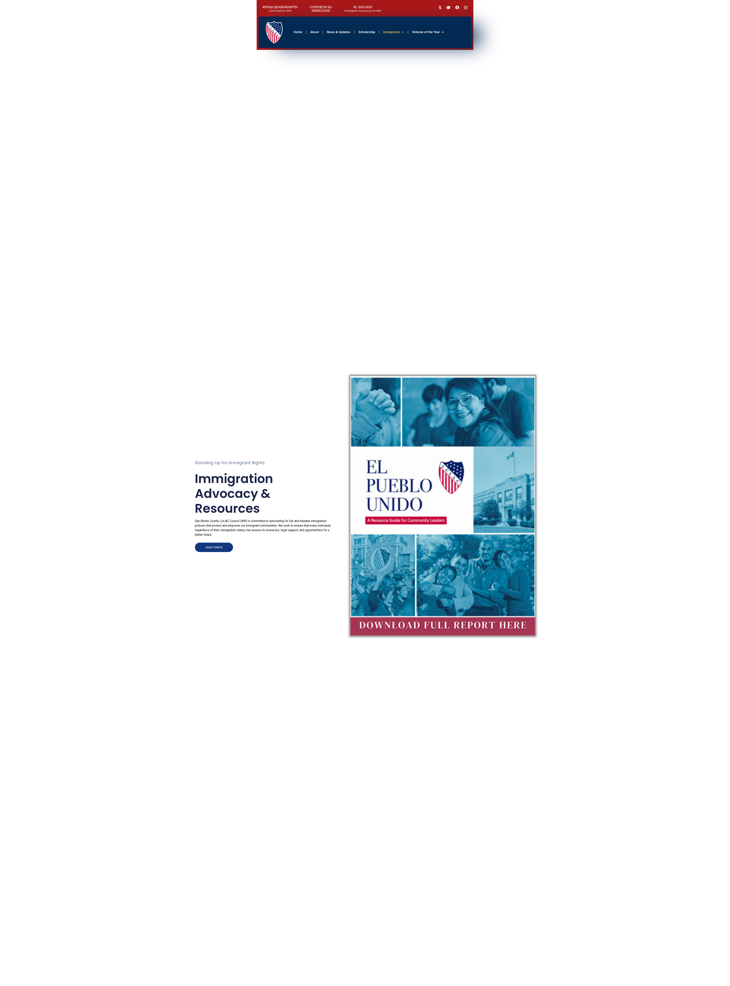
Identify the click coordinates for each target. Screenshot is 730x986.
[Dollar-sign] (440, 7)
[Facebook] (457, 7)
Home (298, 32)
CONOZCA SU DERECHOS (321, 9)
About (314, 32)
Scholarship (366, 32)
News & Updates (338, 32)
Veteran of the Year (426, 32)
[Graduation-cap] (448, 7)
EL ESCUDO (362, 7)
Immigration (391, 32)
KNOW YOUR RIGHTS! (280, 7)
